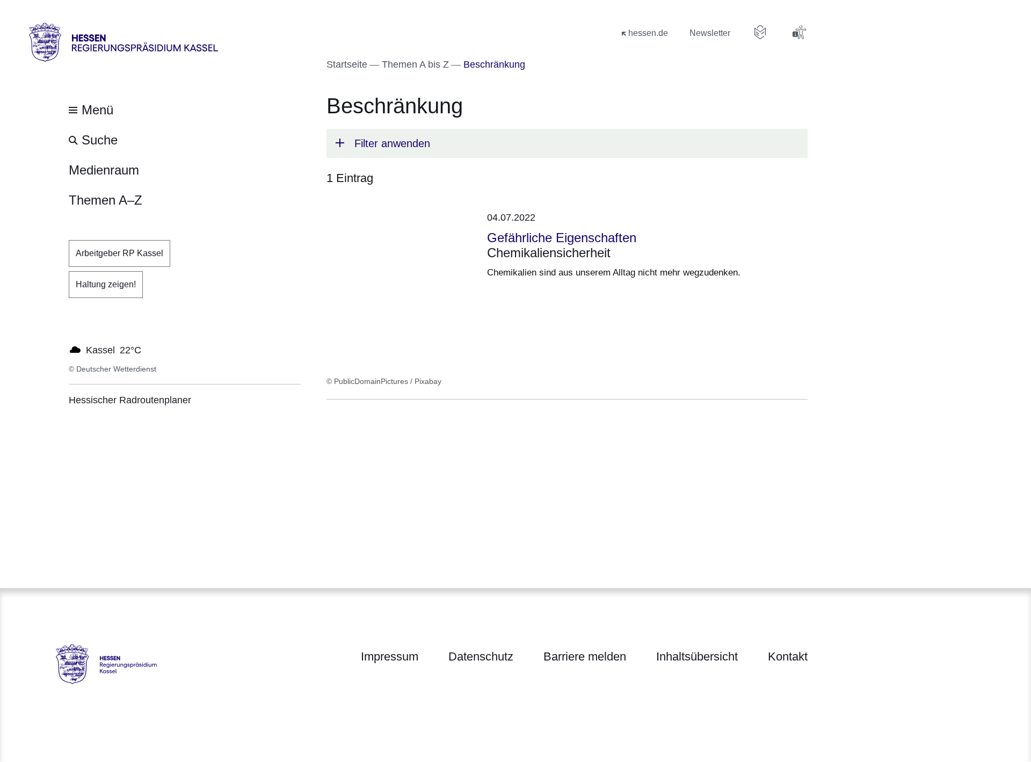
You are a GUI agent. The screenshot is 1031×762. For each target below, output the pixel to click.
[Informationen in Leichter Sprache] (760, 32)
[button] (567, 143)
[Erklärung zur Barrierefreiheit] (799, 32)
